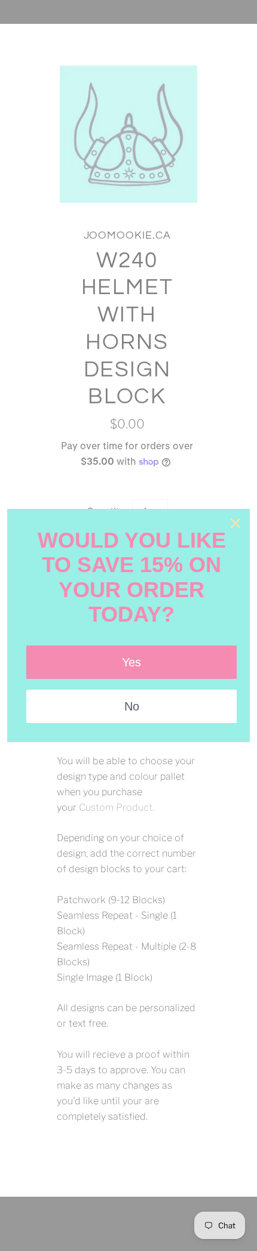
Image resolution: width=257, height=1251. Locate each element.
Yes (131, 662)
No (131, 706)
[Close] (235, 523)
